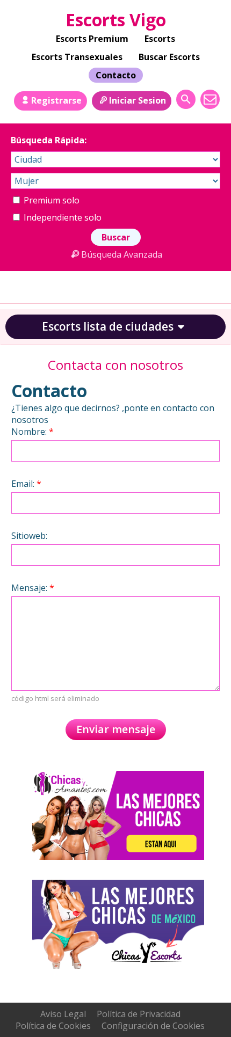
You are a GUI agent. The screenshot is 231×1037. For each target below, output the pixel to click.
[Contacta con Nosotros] (210, 99)
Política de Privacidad (139, 1014)
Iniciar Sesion (137, 100)
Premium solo (50, 200)
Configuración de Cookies (153, 1026)
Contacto (116, 75)
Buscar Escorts (169, 57)
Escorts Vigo (116, 19)
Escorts (160, 39)
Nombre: (32, 431)
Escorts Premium (92, 39)
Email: (26, 484)
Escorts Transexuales (77, 57)
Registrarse (56, 100)
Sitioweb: (29, 536)
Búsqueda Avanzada (121, 254)
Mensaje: (32, 588)
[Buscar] (186, 99)
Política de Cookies (53, 1026)
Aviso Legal (63, 1014)
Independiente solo (61, 217)
